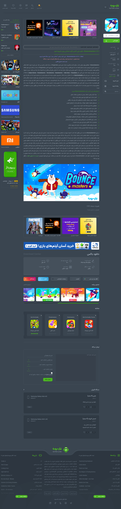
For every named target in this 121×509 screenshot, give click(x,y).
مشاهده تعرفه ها (14, 186)
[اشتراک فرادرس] (70, 226)
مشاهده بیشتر (101, 496)
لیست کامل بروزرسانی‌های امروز (87, 455)
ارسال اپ (20, 8)
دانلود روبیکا (47, 493)
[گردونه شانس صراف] (70, 28)
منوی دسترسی (5, 8)
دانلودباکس (115, 41)
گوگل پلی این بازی (93, 279)
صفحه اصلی (95, 47)
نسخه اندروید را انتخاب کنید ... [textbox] (45, 365)
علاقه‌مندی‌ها (13, 8)
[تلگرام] (71, 503)
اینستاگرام (32, 279)
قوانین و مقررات (48, 374)
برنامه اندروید (64, 493)
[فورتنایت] (34, 226)
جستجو (32, 8)
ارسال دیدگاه (48, 379)
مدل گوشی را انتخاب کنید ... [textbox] (45, 360)
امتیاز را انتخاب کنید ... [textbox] (47, 369)
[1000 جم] (88, 28)
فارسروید (92, 156)
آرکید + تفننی (112, 76)
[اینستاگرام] (50, 503)
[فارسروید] (60, 450)
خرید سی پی (39, 8)
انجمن (26, 8)
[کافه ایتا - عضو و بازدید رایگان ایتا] (34, 28)
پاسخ (29, 407)
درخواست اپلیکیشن (61, 279)
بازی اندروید (89, 47)
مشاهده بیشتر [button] (10, 55)
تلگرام (46, 279)
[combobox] (39, 360)
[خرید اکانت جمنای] (52, 28)
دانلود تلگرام (56, 493)
